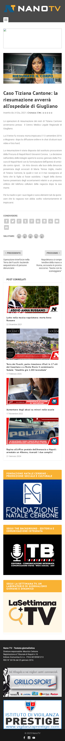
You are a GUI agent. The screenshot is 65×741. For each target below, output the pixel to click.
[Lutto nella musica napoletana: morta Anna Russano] (32, 299)
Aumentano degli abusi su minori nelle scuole (30, 409)
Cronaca (32, 112)
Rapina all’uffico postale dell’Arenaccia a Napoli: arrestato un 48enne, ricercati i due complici (31, 451)
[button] (32, 38)
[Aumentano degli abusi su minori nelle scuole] (32, 391)
